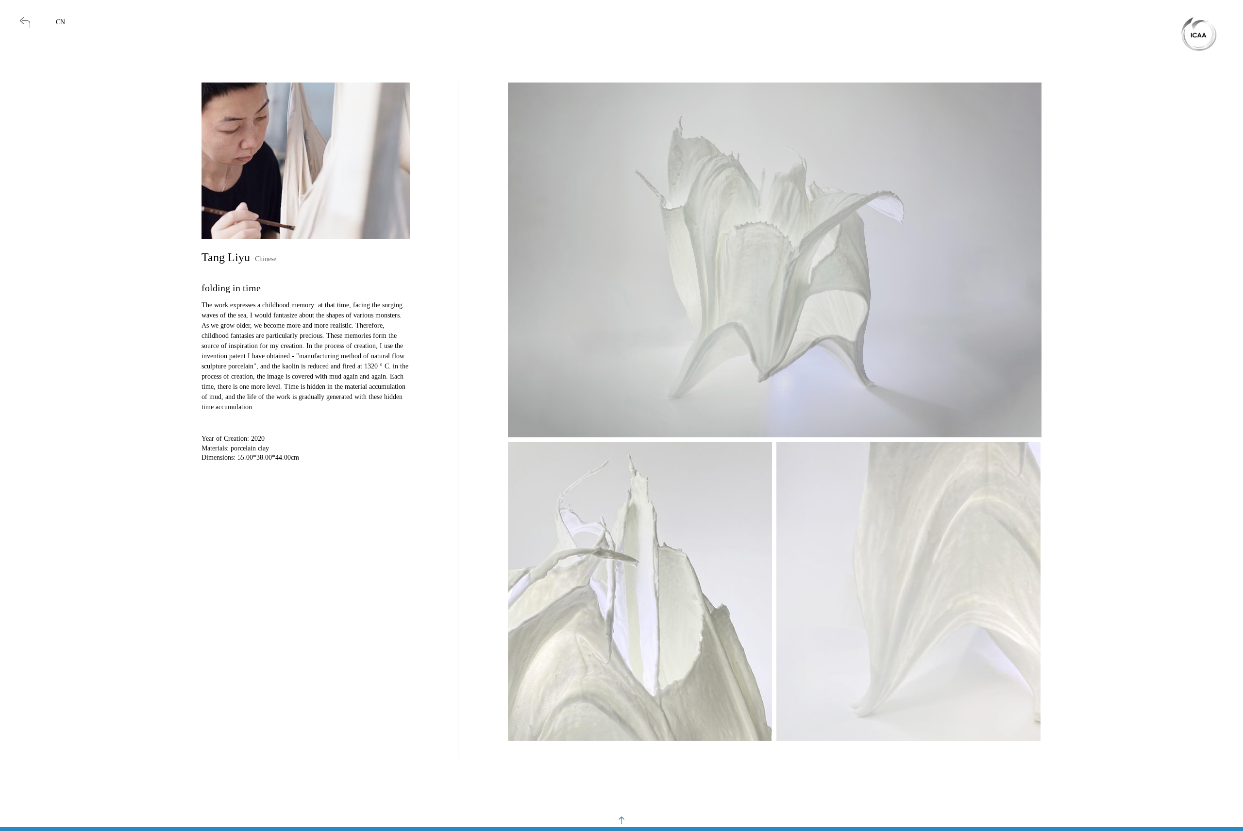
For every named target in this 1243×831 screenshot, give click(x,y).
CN (60, 22)
